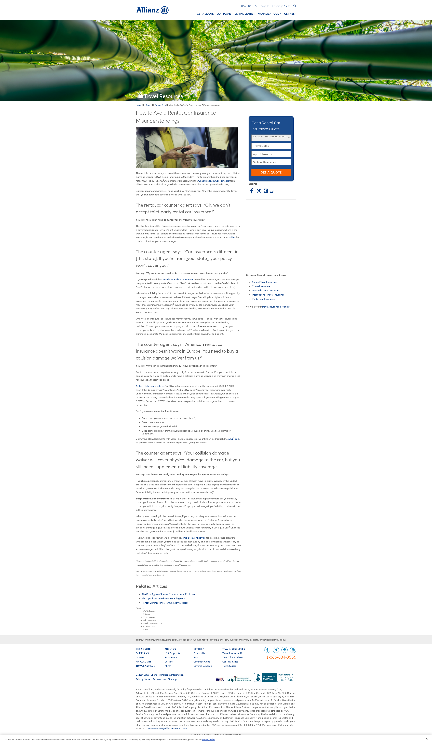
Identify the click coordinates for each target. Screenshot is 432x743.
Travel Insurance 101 (233, 653)
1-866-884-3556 (281, 657)
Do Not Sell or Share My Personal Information (160, 674)
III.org (145, 629)
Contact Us (199, 653)
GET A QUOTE (143, 649)
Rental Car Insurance (263, 298)
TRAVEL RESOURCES (233, 649)
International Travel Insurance (268, 294)
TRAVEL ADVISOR (145, 666)
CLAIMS (140, 657)
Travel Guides (229, 666)
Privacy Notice (143, 679)
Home (139, 105)
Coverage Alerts (202, 661)
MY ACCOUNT (143, 661)
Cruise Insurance (261, 286)
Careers (169, 661)
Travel (148, 105)
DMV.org (147, 614)
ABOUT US (170, 649)
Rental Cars (160, 105)
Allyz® (168, 666)
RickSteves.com (150, 620)
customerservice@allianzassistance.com (166, 728)
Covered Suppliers (203, 666)
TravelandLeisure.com (152, 623)
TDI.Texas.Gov (149, 617)
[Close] (426, 738)
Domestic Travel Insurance (266, 290)
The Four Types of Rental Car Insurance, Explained (169, 594)
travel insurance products (276, 306)
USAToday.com (149, 611)
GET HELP (199, 649)
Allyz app (233, 438)
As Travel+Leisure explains (150, 385)
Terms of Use (159, 679)
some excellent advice (193, 537)
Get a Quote (271, 172)
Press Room (171, 657)
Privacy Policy (208, 739)
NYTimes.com (149, 626)
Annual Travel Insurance (265, 282)
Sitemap (172, 679)
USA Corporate (172, 653)
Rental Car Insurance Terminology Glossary (165, 602)
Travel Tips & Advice (232, 657)
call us (232, 237)
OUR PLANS (142, 653)
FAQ (196, 657)
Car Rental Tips (230, 661)
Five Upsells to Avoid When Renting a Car (164, 598)
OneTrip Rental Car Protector (214, 180)
